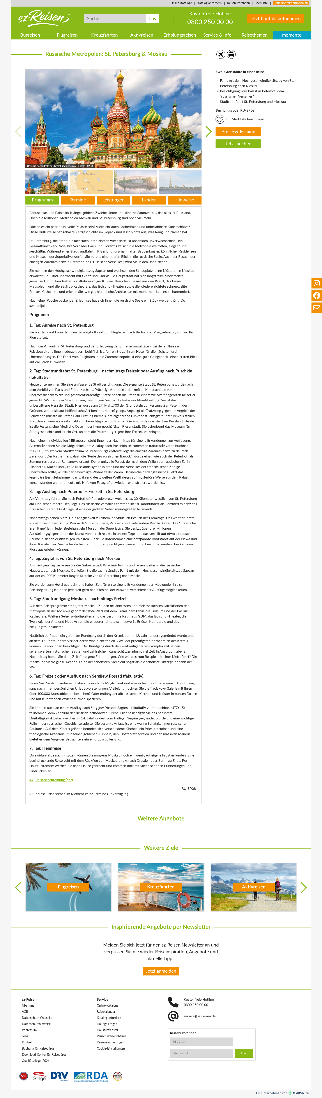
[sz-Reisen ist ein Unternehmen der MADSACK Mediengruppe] (283, 1093)
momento (292, 35)
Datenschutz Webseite (37, 1018)
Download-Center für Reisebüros (44, 1054)
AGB (25, 1011)
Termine (78, 200)
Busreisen (30, 35)
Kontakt (27, 1042)
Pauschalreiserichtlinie (111, 1036)
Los (152, 18)
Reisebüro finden (238, 3)
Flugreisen (67, 35)
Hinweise (184, 200)
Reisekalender (106, 1011)
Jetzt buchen (238, 144)
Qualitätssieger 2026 (36, 1060)
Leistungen (114, 200)
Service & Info (217, 35)
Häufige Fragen (107, 1024)
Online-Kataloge (181, 3)
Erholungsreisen (179, 35)
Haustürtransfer (107, 1030)
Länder (149, 200)
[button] (209, 131)
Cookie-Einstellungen (111, 1048)
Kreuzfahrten (104, 35)
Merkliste (261, 3)
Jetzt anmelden (161, 971)
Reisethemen (255, 35)
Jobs (25, 1036)
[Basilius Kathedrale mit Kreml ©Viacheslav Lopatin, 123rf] (113, 118)
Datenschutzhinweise (36, 1024)
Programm (42, 200)
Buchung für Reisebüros (38, 1048)
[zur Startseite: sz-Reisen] (44, 18)
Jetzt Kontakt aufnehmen (291, 3)
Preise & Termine (238, 131)
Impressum (29, 1030)
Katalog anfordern (209, 3)
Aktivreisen (141, 35)
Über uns (28, 1005)
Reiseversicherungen (110, 1042)
